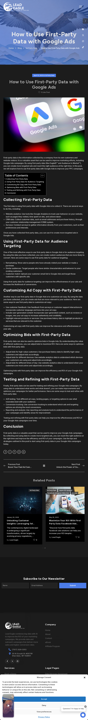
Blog (20, 48)
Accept (44, 699)
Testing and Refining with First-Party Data (23, 190)
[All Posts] (44, 465)
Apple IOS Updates (65, 490)
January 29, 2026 (13, 517)
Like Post (45, 92)
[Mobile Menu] (80, 6)
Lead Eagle (13, 540)
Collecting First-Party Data (17, 179)
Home (11, 48)
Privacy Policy (44, 717)
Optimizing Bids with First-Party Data (21, 187)
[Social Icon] (5, 452)
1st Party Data (31, 48)
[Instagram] (84, 42)
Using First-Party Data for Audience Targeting (25, 182)
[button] (84, 677)
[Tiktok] (84, 48)
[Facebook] (84, 30)
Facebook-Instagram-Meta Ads (58, 493)
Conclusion (11, 193)
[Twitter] (84, 36)
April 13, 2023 (38, 75)
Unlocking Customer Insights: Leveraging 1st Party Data (20, 523)
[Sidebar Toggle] (85, 21)
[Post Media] (22, 500)
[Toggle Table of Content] (41, 176)
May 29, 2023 (54, 517)
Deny (44, 705)
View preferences (44, 712)
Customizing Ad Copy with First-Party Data (24, 185)
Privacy (74, 493)
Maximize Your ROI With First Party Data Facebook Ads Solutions (65, 523)
